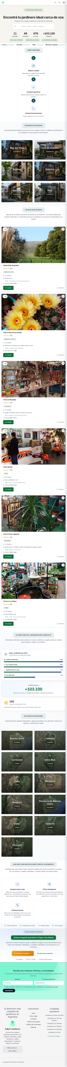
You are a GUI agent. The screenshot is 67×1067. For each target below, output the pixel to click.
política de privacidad (52, 987)
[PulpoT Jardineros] (3, 2)
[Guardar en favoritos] (63, 229)
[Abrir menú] (64, 2)
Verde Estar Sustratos (11, 265)
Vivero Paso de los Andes (12, 332)
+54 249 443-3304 (11, 619)
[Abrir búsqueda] (55, 2)
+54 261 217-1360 (11, 350)
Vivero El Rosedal (9, 400)
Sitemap (33, 1027)
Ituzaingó (7, 406)
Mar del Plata (9, 272)
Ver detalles (8, 287)
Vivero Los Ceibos (9, 601)
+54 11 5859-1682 (11, 552)
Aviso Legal (33, 1016)
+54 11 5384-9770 (11, 418)
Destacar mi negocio (22, 953)
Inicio (33, 1013)
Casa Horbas (7, 467)
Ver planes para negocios (45, 953)
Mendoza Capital (10, 339)
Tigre (6, 473)
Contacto (33, 1019)
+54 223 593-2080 (11, 283)
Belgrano (7, 540)
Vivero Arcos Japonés (11, 534)
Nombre (18, 979)
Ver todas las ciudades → (54, 1036)
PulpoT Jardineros (12, 1029)
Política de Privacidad (33, 1024)
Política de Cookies (33, 1022)
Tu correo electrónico (49, 979)
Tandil (6, 607)
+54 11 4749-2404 (11, 485)
